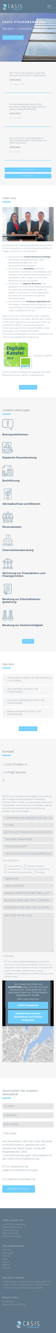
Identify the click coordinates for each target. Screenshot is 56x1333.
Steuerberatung (10, 1230)
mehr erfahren (13, 37)
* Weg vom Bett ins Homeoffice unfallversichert (25, 1284)
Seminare (28, 176)
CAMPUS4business (11, 1236)
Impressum (8, 1301)
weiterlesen (15, 79)
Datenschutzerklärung (29, 962)
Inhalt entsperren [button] (28, 1005)
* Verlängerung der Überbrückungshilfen (22, 1288)
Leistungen (8, 1253)
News (5, 1259)
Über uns (7, 1250)
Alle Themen (28, 170)
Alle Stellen (28, 729)
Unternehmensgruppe (14, 1224)
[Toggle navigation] (49, 7)
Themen (6, 1256)
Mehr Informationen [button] (28, 999)
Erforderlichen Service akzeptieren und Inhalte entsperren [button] (28, 1016)
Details (28, 641)
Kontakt (6, 1268)
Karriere (6, 1265)
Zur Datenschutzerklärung (18, 1179)
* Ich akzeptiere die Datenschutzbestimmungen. (20, 1168)
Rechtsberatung (10, 1233)
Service (5, 1262)
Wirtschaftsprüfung (12, 1227)
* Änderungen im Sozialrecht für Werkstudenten (26, 1282)
